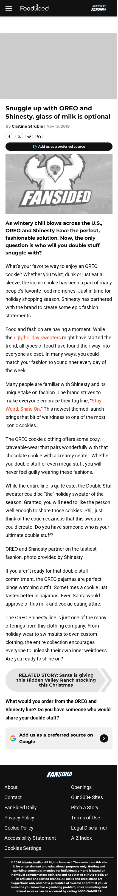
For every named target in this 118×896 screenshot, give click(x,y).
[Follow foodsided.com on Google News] (104, 738)
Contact (13, 797)
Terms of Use (85, 818)
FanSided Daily (20, 807)
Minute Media (31, 862)
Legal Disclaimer (89, 828)
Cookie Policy (18, 828)
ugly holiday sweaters (37, 337)
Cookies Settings (22, 848)
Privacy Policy (19, 818)
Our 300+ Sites (87, 797)
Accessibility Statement (30, 838)
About (11, 787)
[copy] (39, 136)
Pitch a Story (85, 807)
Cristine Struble (27, 126)
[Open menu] (8, 8)
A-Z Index (81, 838)
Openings (81, 787)
